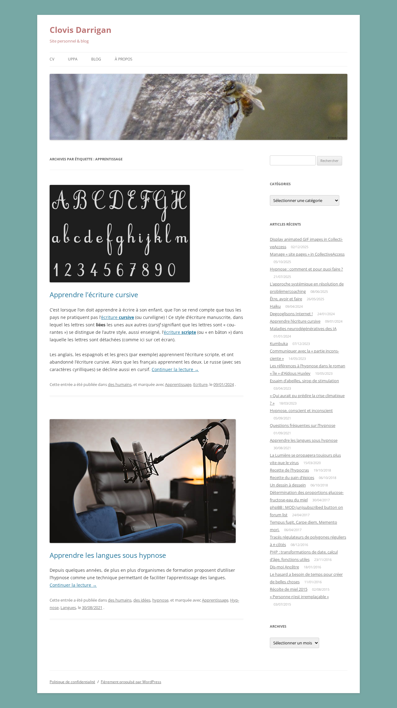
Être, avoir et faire (286, 299)
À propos (123, 59)
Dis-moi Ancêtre (284, 567)
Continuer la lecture (175, 369)
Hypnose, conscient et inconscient (301, 410)
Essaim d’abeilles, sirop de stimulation (304, 380)
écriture (117, 317)
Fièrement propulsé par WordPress (131, 681)
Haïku (275, 306)
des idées (141, 600)
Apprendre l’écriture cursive (94, 294)
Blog (96, 59)
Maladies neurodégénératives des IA (303, 328)
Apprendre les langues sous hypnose (108, 555)
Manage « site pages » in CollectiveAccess (307, 254)
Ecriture (200, 384)
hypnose (160, 600)
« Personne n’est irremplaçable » (299, 596)
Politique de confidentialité (72, 681)
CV (52, 59)
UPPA (73, 59)
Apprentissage (178, 384)
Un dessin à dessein (288, 485)
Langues (68, 607)
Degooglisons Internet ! (291, 313)
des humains (120, 384)
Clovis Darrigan (80, 29)
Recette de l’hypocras (289, 470)
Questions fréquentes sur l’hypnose (302, 425)
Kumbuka (279, 343)
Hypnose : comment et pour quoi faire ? (306, 269)
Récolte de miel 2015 (288, 589)
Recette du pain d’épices (292, 477)
